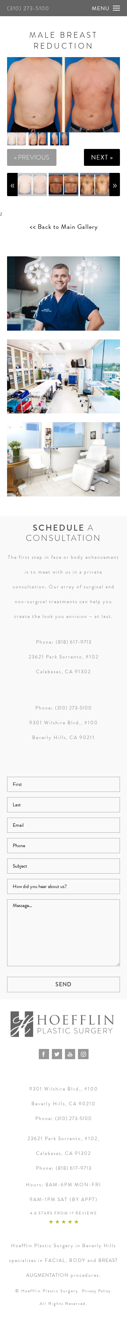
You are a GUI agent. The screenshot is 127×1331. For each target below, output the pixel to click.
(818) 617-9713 (73, 642)
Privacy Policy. (97, 1291)
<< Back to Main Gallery (64, 227)
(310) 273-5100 (28, 8)
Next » (102, 157)
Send (63, 984)
